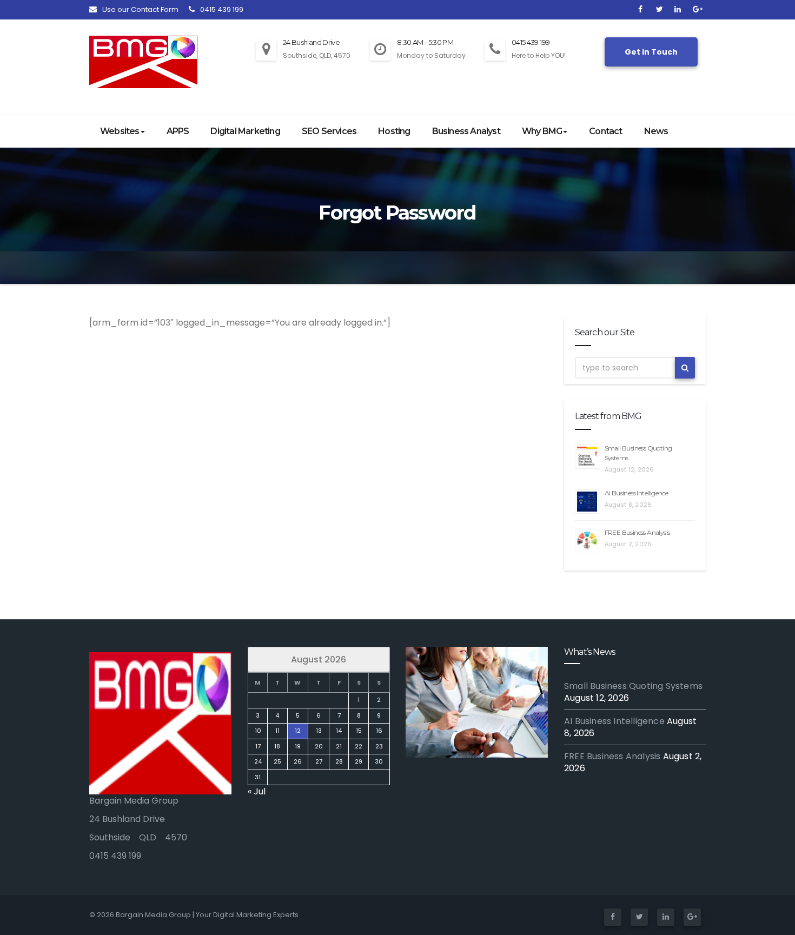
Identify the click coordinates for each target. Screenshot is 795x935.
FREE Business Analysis (637, 532)
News (656, 131)
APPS (178, 131)
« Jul (257, 791)
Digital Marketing (245, 131)
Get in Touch (651, 52)
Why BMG (542, 131)
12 (297, 730)
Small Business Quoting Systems (633, 686)
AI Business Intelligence (636, 493)
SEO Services (329, 131)
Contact (605, 131)
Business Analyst (466, 131)
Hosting (394, 131)
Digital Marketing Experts (256, 915)
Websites (120, 131)
